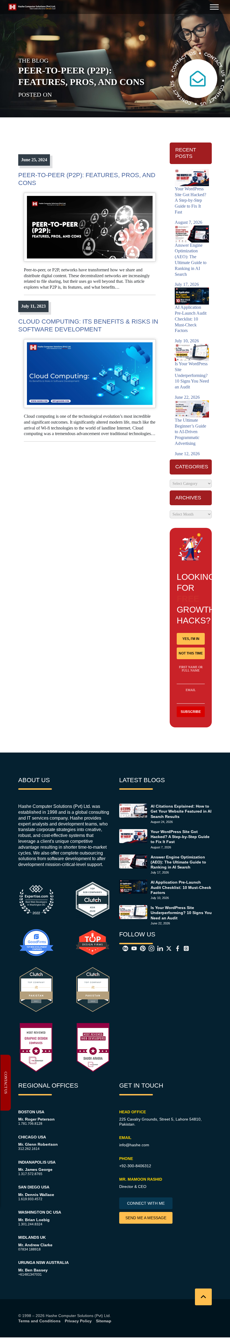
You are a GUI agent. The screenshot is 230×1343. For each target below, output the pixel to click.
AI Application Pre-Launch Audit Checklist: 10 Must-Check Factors (181, 887)
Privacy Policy (78, 1321)
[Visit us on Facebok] (176, 948)
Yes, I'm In (190, 639)
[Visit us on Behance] (124, 948)
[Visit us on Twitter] (167, 948)
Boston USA (31, 1112)
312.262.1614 (29, 1149)
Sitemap (103, 1321)
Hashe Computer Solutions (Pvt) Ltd (78, 1315)
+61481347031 (30, 1274)
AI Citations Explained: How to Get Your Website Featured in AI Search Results (181, 811)
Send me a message (145, 1218)
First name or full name (191, 668)
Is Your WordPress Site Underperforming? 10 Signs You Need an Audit (181, 912)
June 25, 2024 (34, 159)
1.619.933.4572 (30, 1199)
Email (191, 690)
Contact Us (6, 1083)
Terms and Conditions (39, 1321)
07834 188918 (29, 1249)
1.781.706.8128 (30, 1124)
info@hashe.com (134, 1145)
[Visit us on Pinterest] (141, 948)
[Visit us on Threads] (184, 948)
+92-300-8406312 (135, 1166)
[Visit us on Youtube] (132, 948)
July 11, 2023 (33, 306)
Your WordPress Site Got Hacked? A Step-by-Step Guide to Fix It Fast (180, 836)
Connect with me (146, 1203)
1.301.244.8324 (30, 1224)
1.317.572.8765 (30, 1174)
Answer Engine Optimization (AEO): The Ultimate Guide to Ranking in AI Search (178, 862)
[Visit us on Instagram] (150, 948)
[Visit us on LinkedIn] (158, 948)
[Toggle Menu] (214, 7)
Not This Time (191, 653)
